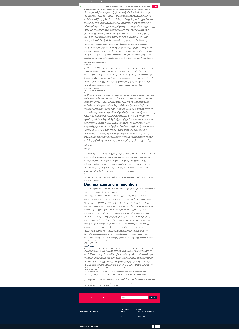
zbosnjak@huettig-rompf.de (90, 149)
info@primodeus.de (91, 245)
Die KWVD (108, 6)
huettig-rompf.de (89, 151)
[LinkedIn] (157, 2)
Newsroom (127, 6)
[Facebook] (155, 2)
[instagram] (159, 2)
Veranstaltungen (136, 6)
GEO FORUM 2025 (146, 6)
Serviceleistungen (117, 6)
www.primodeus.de (90, 246)
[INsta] (158, 326)
